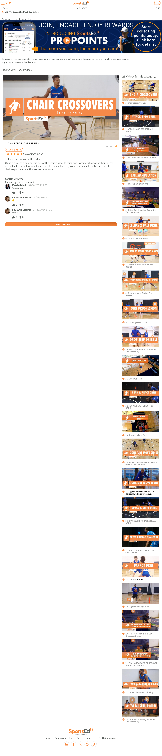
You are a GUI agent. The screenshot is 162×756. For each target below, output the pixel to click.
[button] (110, 147)
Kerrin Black (19, 185)
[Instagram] (87, 744)
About (48, 738)
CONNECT (82, 8)
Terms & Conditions (64, 738)
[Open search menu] (7, 3)
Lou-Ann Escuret (21, 197)
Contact (91, 738)
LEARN (5, 8)
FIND (158, 8)
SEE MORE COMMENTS (61, 224)
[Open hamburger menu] (3, 3)
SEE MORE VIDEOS (14, 150)
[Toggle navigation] (9, 3)
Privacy (80, 738)
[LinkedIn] (66, 744)
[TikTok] (94, 744)
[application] (61, 107)
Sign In (156, 3)
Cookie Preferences (107, 738)
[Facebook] (73, 744)
